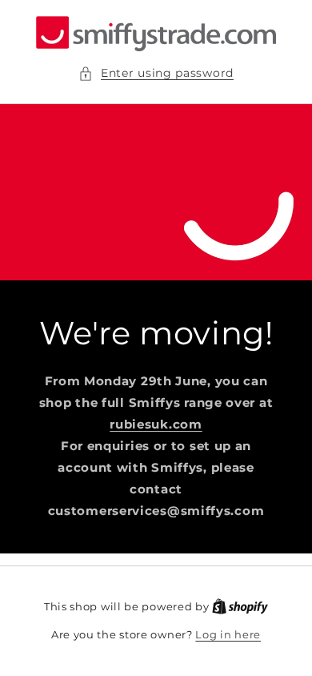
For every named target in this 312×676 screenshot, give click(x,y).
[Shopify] (240, 606)
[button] (156, 73)
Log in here (228, 634)
